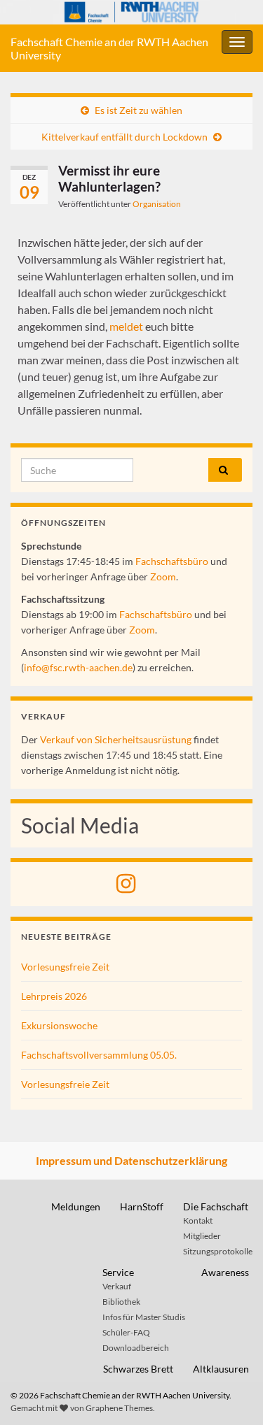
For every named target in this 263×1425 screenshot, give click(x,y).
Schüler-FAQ (126, 1332)
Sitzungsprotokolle (217, 1251)
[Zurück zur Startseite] (131, 12)
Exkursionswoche (59, 1025)
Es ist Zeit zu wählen (138, 110)
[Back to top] (231, 1393)
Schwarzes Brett (138, 1369)
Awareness (225, 1272)
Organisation (157, 204)
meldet (126, 326)
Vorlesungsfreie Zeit (65, 967)
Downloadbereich (135, 1347)
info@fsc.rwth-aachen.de (78, 667)
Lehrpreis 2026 (54, 996)
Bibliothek (121, 1301)
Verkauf (116, 1286)
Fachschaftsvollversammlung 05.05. (99, 1055)
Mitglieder (202, 1236)
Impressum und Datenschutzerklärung (131, 1160)
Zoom (163, 576)
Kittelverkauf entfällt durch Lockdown (124, 137)
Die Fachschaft (215, 1206)
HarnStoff (141, 1206)
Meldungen (75, 1206)
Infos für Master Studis (143, 1317)
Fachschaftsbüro (171, 561)
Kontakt (198, 1220)
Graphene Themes (119, 1408)
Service (118, 1272)
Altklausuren (221, 1369)
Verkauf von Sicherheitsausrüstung (115, 739)
